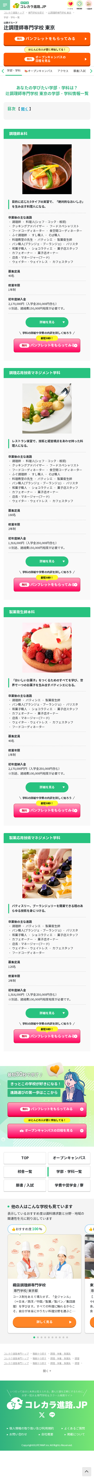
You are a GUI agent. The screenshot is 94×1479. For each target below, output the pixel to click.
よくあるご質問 (74, 1428)
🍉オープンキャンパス (38, 71)
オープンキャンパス (69, 1158)
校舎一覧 (25, 1171)
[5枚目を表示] (49, 1337)
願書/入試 (79, 71)
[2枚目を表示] (38, 1337)
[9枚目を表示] (63, 1337)
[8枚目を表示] (60, 1337)
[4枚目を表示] (45, 1337)
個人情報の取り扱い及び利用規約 (31, 1428)
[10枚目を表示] (67, 1337)
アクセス (62, 71)
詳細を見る (47, 322)
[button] (2, 71)
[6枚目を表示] (52, 1337)
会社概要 (47, 1434)
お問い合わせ (18, 1434)
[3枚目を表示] (41, 1337)
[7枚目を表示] (56, 1337)
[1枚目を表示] (34, 1337)
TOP (25, 1158)
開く (24, 109)
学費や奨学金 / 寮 (69, 1185)
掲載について (76, 1434)
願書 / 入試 (25, 1185)
